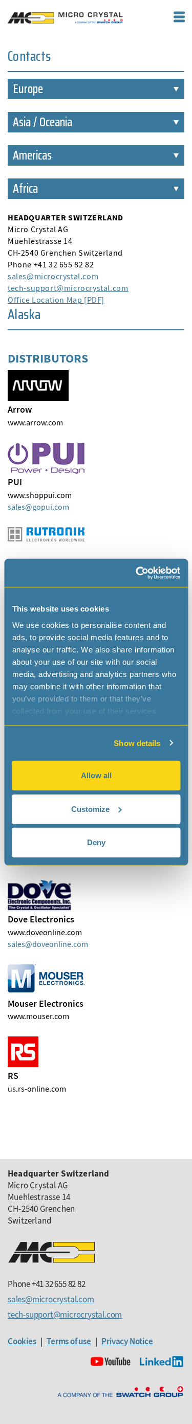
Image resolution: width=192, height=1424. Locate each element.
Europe (28, 89)
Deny (96, 842)
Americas (32, 155)
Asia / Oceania (42, 122)
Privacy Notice (127, 1341)
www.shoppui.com (40, 495)
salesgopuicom (38, 507)
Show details (137, 742)
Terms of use (69, 1341)
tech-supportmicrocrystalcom (68, 288)
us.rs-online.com (37, 1088)
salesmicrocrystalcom (53, 276)
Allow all (96, 775)
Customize (90, 808)
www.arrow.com (35, 422)
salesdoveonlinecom (48, 944)
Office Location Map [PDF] (56, 300)
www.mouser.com (38, 1016)
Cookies (22, 1341)
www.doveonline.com (45, 932)
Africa (25, 188)
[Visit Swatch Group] (120, 1392)
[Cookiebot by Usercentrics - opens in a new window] (136, 572)
